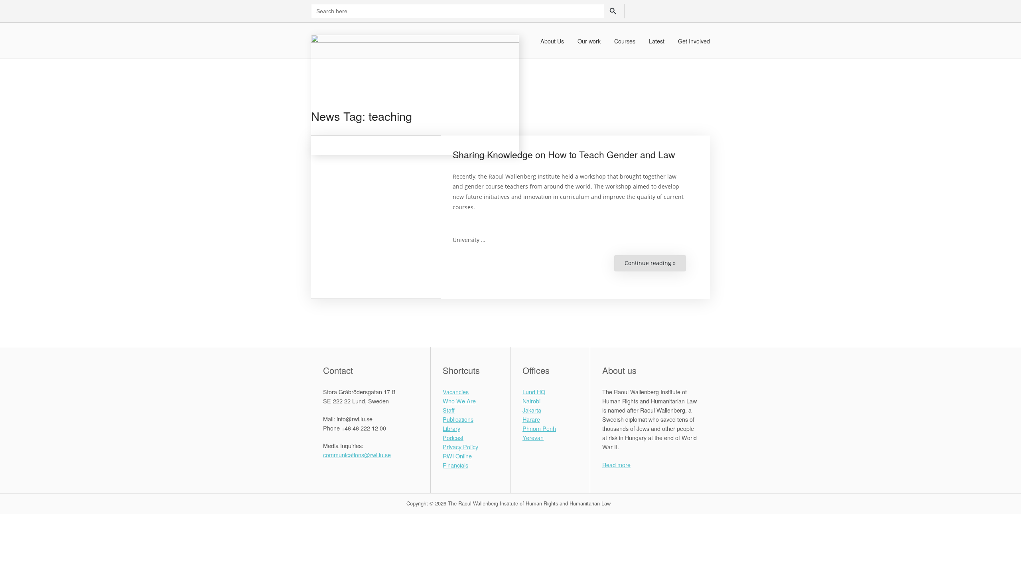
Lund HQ (533, 391)
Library (451, 428)
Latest (656, 41)
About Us (552, 41)
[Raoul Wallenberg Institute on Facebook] (327, 472)
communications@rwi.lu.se (357, 454)
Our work (589, 41)
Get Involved (694, 41)
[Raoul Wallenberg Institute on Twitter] (337, 472)
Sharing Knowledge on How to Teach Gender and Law (564, 154)
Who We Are (459, 401)
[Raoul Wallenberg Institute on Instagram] (347, 472)
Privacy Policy (460, 446)
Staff (449, 410)
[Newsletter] (690, 10)
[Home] (415, 94)
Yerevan (533, 437)
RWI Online (457, 456)
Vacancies (456, 391)
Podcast (453, 437)
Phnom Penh (539, 428)
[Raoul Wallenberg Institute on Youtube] (367, 472)
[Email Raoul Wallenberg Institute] (357, 472)
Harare (531, 419)
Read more (616, 464)
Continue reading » (655, 265)
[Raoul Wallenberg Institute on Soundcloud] (377, 472)
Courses (624, 41)
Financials (455, 465)
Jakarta (531, 410)
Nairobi (531, 401)
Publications (458, 419)
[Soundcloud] (703, 10)
